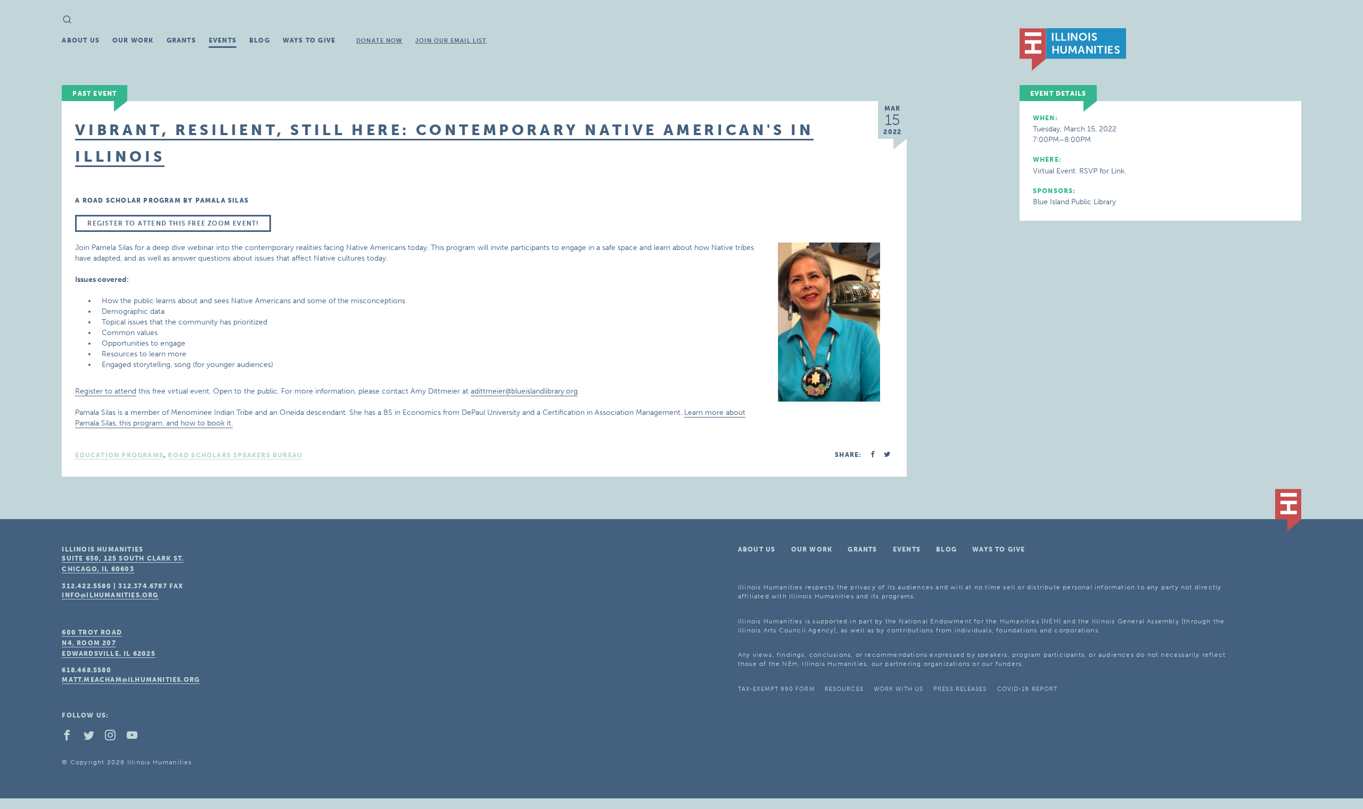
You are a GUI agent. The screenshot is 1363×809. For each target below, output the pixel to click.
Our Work (133, 40)
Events (222, 40)
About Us (81, 40)
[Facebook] (71, 737)
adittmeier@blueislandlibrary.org (524, 391)
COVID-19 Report (1027, 689)
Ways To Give (309, 40)
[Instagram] (114, 737)
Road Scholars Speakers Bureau (235, 455)
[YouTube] (136, 737)
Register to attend (105, 391)
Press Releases (960, 689)
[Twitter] (93, 737)
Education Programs (119, 455)
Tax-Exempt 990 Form (776, 689)
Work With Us (898, 689)
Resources (844, 689)
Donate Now (379, 40)
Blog (259, 40)
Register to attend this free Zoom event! (173, 223)
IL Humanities (1073, 49)
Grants (181, 40)
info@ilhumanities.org (110, 595)
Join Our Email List (451, 40)
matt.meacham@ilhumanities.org (131, 679)
